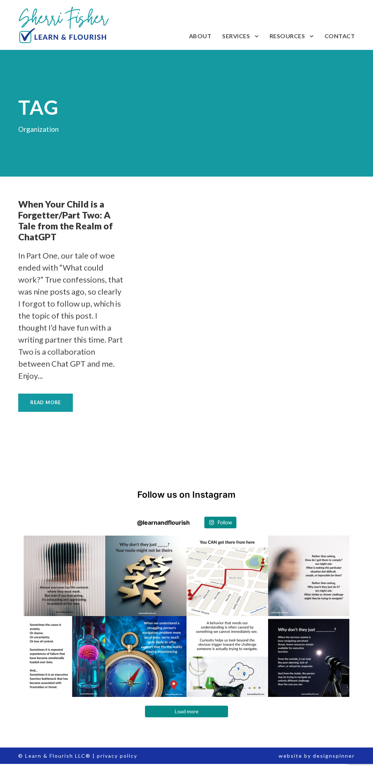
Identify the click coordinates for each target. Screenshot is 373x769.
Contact (340, 35)
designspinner (334, 756)
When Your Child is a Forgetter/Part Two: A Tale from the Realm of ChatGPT (65, 220)
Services (236, 35)
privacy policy (117, 756)
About (200, 35)
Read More (45, 402)
